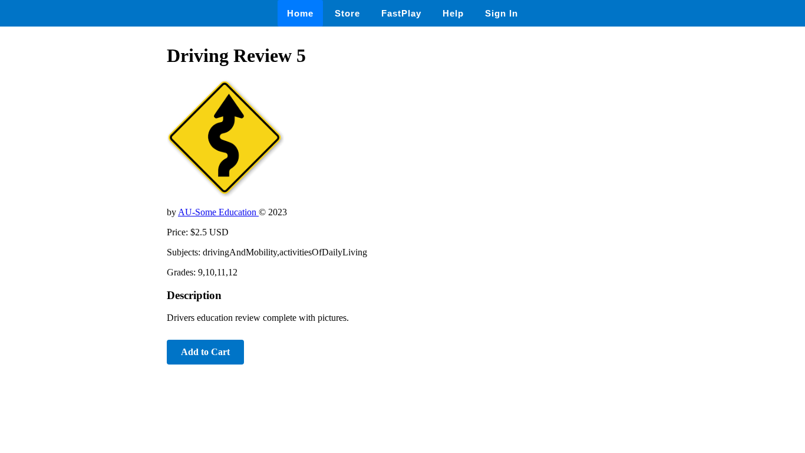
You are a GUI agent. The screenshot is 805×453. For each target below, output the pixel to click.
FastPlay (401, 13)
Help (453, 13)
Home (300, 13)
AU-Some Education (218, 212)
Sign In (501, 13)
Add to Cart (205, 352)
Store (347, 13)
